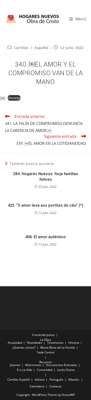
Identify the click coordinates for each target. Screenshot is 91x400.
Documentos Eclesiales (61, 365)
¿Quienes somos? (23, 347)
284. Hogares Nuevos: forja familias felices (45, 176)
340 (2, 98)
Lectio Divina (65, 370)
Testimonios (55, 343)
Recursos (45, 362)
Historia (73, 343)
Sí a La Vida (24, 370)
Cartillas (21, 47)
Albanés (73, 379)
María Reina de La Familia (57, 347)
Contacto (55, 386)
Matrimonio (33, 365)
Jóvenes (15, 365)
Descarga (14, 98)
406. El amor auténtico (45, 237)
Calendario (37, 386)
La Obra (45, 340)
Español (42, 47)
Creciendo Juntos (43, 335)
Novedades (34, 343)
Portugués (56, 379)
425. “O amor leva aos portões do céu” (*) (45, 205)
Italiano (40, 379)
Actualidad (15, 343)
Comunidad (44, 370)
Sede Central (45, 352)
